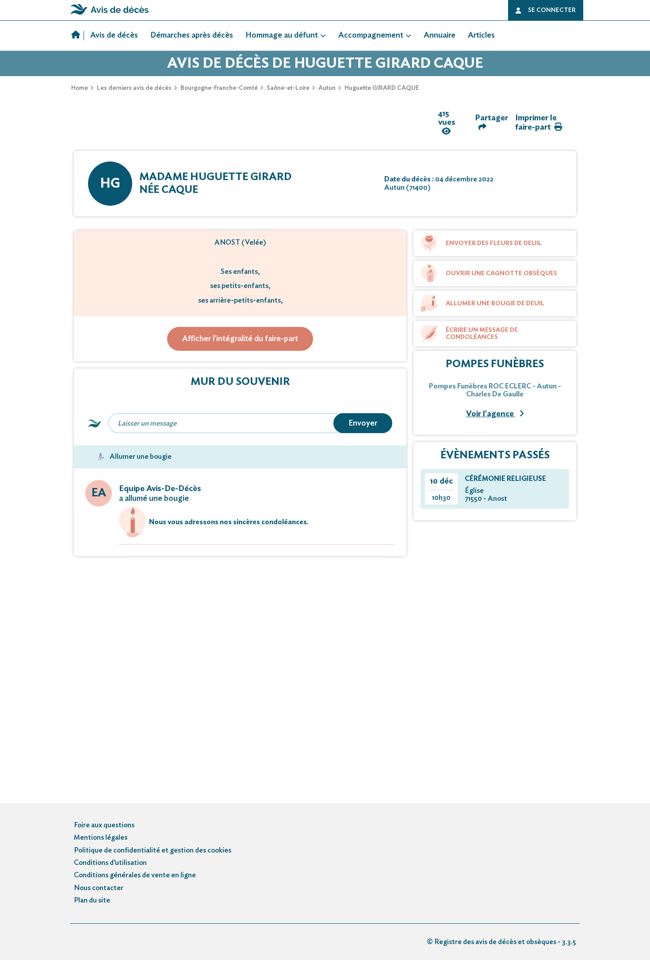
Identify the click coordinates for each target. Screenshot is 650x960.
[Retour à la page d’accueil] (109, 14)
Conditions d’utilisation (110, 862)
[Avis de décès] (77, 36)
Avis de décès (114, 35)
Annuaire (439, 35)
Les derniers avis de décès (134, 88)
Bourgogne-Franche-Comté (219, 88)
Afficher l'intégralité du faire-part (240, 339)
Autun (327, 88)
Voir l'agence (491, 414)
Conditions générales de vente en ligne (135, 875)
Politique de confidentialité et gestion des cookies (152, 850)
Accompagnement (370, 35)
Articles (481, 35)
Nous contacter (98, 887)
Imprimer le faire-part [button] (536, 122)
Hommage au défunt (281, 35)
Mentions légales (100, 837)
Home (79, 88)
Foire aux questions (104, 825)
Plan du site (92, 900)
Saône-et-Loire (288, 88)
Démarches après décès (191, 35)
